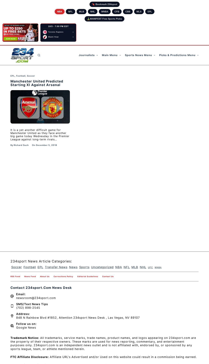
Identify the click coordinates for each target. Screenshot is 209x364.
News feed (30, 276)
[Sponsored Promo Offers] (20, 32)
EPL (150, 11)
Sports (84, 267)
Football (20, 76)
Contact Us (108, 276)
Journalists (87, 55)
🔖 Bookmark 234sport (104, 4)
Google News (26, 327)
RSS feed (15, 276)
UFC (150, 267)
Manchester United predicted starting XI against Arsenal (36, 83)
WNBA (104, 11)
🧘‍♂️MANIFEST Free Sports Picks (104, 18)
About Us (44, 276)
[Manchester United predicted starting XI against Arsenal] (40, 107)
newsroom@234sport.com (36, 298)
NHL (92, 11)
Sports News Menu (138, 55)
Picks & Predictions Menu (177, 55)
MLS (139, 11)
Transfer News (56, 267)
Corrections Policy (63, 276)
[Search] (39, 55)
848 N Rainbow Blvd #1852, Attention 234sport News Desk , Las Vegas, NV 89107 (78, 317)
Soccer (31, 76)
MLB (81, 11)
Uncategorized (102, 267)
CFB (116, 11)
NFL (70, 11)
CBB (127, 11)
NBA (59, 11)
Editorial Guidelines (87, 276)
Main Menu (110, 55)
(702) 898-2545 (28, 307)
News (73, 267)
